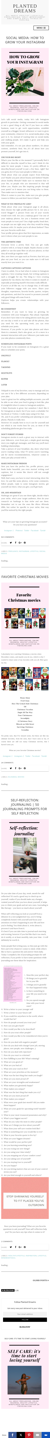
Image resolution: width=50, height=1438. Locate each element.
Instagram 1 (9, 530)
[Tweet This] (11, 543)
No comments (7, 537)
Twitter (26, 530)
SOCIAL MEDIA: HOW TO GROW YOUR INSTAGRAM (25, 40)
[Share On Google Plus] (20, 543)
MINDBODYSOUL (8, 1258)
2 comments (6, 1241)
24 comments (7, 763)
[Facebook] (12, 1435)
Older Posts (40, 1280)
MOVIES (21, 777)
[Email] (37, 1435)
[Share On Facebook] (15, 543)
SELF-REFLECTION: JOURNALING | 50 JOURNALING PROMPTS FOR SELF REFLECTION (25, 806)
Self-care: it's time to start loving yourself (25, 1338)
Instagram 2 (19, 756)
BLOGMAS (12, 777)
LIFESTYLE (34, 551)
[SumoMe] (46, 1435)
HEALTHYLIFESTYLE (16, 1256)
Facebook (35, 530)
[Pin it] (25, 543)
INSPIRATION (31, 1256)
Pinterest (19, 530)
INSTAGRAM (24, 551)
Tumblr (43, 530)
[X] (21, 1435)
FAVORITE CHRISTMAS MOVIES (25, 577)
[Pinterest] (29, 1435)
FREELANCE (13, 551)
